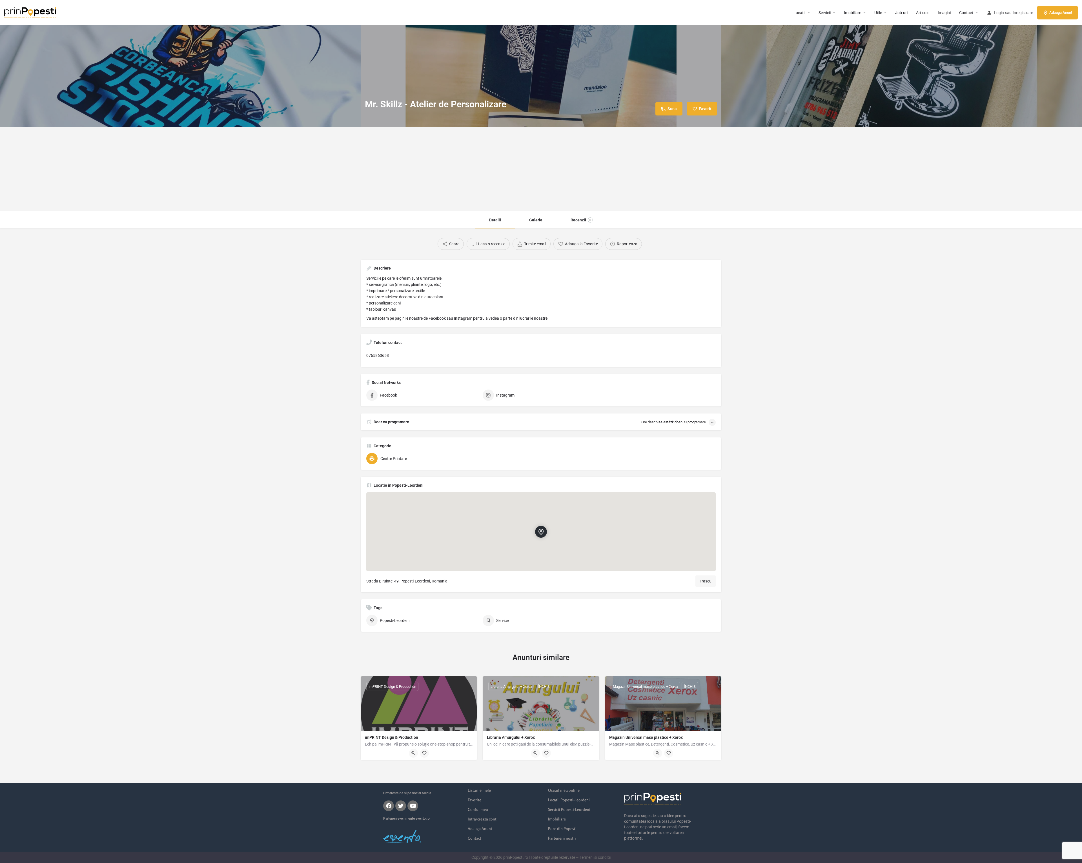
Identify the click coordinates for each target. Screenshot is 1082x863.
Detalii (495, 220)
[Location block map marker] (541, 532)
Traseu (705, 581)
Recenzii (581, 220)
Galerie (535, 220)
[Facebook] (388, 805)
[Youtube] (412, 805)
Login (999, 12)
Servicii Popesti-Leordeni (569, 809)
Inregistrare (1023, 12)
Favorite (474, 799)
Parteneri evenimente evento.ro (406, 818)
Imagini (944, 12)
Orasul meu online (564, 790)
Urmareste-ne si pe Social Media (407, 793)
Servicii (825, 12)
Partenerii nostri (562, 838)
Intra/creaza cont (482, 819)
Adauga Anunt (1060, 12)
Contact (966, 12)
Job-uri (901, 12)
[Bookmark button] (424, 753)
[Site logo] (30, 12)
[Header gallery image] (180, 63)
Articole (922, 12)
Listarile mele (479, 790)
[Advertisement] (541, 169)
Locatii (799, 12)
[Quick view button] (413, 753)
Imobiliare (852, 12)
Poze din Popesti (562, 828)
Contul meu (478, 809)
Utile (878, 12)
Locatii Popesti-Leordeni (569, 799)
